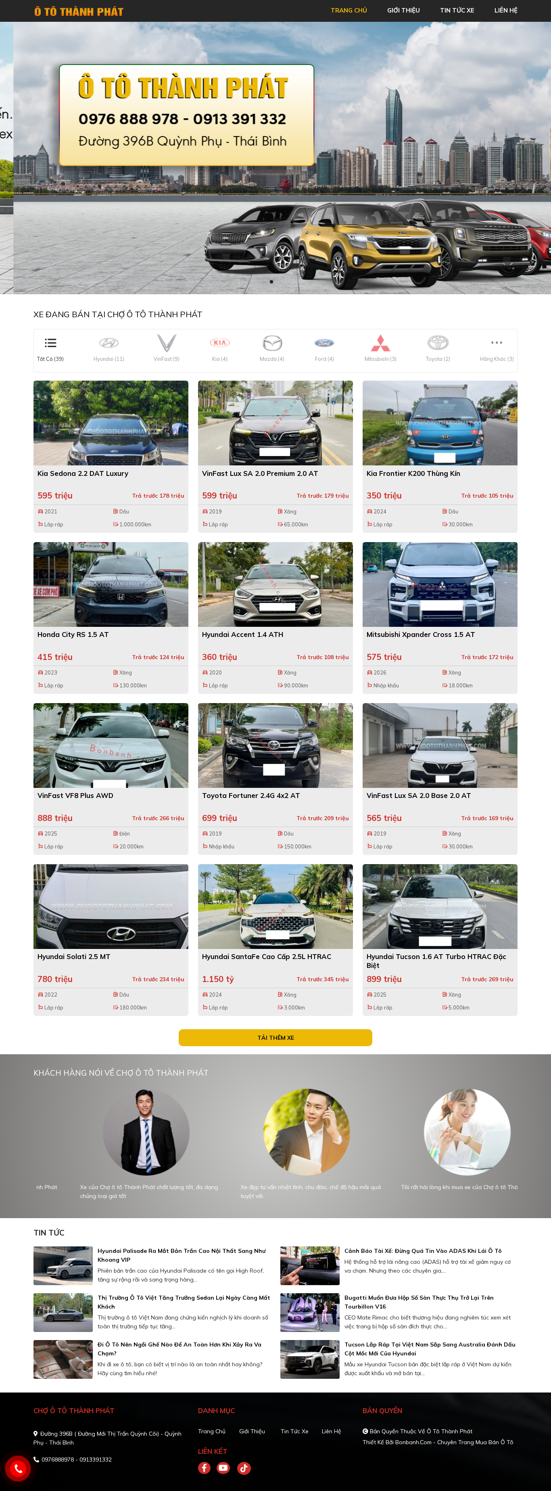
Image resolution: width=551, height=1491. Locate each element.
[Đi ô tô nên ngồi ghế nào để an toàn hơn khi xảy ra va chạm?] (63, 1359)
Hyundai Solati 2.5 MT (74, 956)
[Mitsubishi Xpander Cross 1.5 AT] (440, 584)
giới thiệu (403, 10)
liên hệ (506, 10)
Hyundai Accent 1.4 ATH (242, 634)
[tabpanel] (275, 158)
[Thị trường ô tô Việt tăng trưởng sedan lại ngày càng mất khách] (63, 1312)
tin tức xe (457, 10)
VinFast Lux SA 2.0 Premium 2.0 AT (260, 473)
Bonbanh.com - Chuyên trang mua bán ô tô (454, 1442)
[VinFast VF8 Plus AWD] (110, 745)
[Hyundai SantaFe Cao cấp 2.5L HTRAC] (275, 906)
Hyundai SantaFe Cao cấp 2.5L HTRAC (266, 956)
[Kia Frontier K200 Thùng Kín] (440, 423)
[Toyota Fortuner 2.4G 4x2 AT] (275, 745)
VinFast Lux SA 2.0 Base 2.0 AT (419, 795)
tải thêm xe (275, 1037)
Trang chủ (211, 1431)
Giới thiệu (252, 1431)
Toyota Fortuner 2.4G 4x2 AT (251, 795)
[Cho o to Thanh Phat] (79, 10)
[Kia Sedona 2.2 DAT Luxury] (110, 423)
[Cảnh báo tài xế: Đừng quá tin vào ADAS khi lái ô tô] (310, 1265)
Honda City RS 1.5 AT (73, 634)
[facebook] (207, 1468)
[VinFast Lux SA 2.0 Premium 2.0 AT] (275, 423)
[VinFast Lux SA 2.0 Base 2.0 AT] (440, 745)
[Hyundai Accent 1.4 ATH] (275, 584)
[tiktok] (241, 1468)
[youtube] (224, 1468)
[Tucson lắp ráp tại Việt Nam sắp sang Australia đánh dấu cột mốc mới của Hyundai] (310, 1359)
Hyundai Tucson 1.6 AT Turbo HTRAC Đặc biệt (436, 961)
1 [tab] (271, 282)
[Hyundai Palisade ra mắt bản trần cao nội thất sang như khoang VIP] (63, 1265)
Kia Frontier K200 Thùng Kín (413, 473)
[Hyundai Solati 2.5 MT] (110, 906)
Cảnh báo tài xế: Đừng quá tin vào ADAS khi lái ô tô (423, 1250)
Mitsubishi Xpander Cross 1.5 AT (421, 634)
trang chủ (349, 10)
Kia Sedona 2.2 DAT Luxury (83, 473)
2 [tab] (280, 282)
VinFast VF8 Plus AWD (75, 795)
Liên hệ (331, 1431)
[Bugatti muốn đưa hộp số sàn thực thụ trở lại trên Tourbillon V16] (310, 1312)
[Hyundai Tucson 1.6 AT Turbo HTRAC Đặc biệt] (440, 906)
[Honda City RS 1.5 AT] (110, 584)
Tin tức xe (295, 1431)
